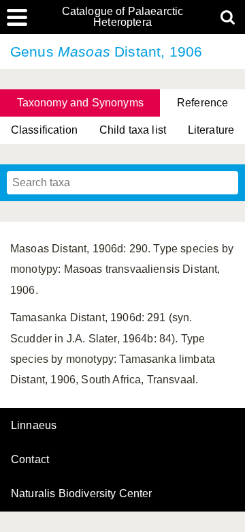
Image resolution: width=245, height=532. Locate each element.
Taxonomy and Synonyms (80, 102)
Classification (44, 130)
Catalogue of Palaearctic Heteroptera (123, 17)
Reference (202, 102)
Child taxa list (132, 130)
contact (30, 459)
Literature (211, 130)
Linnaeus (33, 425)
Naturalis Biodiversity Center (81, 493)
